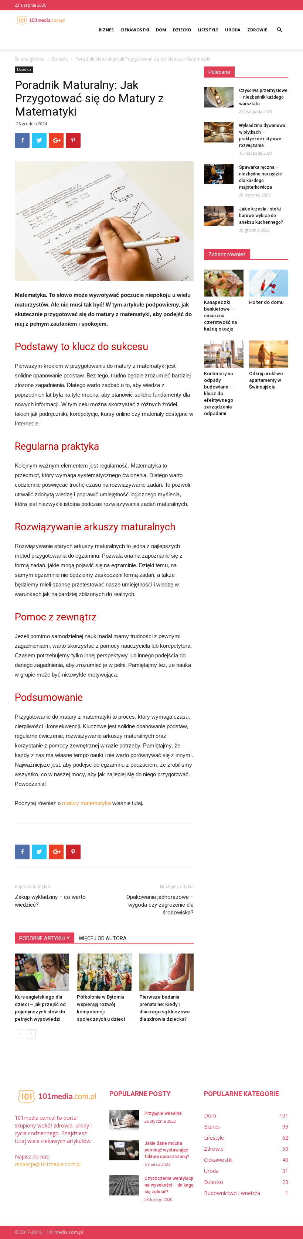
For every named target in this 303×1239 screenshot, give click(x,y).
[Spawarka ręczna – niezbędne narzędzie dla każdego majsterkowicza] (219, 174)
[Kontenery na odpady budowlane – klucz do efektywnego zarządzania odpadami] (224, 353)
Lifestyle (208, 29)
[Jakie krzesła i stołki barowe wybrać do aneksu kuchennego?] (219, 216)
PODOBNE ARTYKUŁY (44, 938)
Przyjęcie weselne (163, 1113)
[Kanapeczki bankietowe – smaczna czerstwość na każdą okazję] (224, 283)
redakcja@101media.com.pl (48, 1164)
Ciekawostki (134, 29)
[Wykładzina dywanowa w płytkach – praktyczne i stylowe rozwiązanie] (219, 132)
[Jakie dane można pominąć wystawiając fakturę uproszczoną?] (124, 1150)
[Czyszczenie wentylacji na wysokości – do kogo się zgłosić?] (124, 1185)
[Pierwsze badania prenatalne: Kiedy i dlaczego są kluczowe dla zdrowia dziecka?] (166, 972)
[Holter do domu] (269, 283)
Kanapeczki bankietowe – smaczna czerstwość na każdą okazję (220, 316)
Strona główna (30, 59)
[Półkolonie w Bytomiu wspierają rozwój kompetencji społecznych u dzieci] (104, 972)
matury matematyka (86, 803)
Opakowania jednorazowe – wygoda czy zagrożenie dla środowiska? (160, 905)
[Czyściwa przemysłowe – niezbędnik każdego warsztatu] (219, 97)
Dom (161, 29)
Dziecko (182, 29)
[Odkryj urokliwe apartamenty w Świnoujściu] (269, 353)
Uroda (233, 29)
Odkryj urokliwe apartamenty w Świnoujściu (266, 380)
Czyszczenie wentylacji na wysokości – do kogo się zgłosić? (169, 1185)
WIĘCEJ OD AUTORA (103, 938)
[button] (279, 30)
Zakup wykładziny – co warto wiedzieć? (50, 901)
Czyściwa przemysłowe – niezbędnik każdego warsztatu (263, 97)
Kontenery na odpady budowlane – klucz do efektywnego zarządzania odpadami (218, 393)
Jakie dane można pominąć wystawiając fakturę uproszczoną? (166, 1150)
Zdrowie (257, 29)
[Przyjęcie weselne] (124, 1120)
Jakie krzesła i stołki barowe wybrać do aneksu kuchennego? (261, 215)
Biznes (106, 29)
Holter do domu (266, 302)
